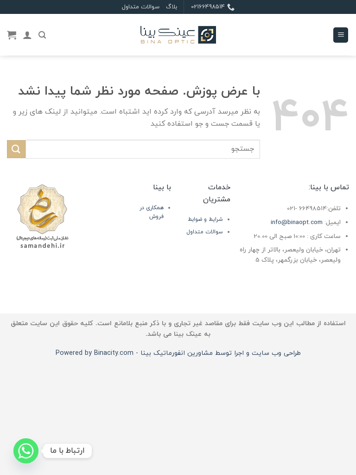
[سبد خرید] (11, 35)
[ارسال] (16, 149)
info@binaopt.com (297, 222)
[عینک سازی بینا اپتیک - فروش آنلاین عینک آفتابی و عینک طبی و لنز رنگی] (178, 35)
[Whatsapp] (25, 450)
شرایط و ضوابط (205, 219)
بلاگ (171, 7)
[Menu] (340, 35)
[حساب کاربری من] (27, 35)
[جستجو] (42, 35)
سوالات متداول (140, 7)
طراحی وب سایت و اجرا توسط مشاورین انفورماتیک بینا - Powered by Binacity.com (178, 353)
